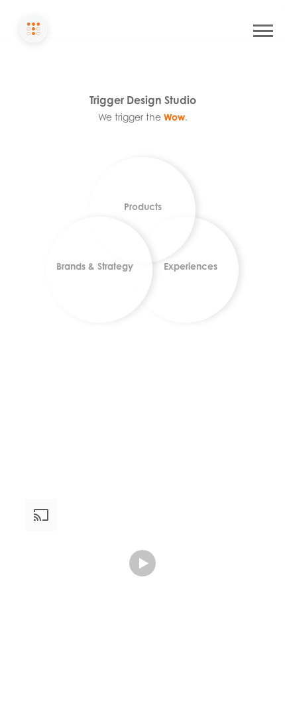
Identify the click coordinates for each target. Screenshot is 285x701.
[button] (263, 31)
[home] (33, 30)
